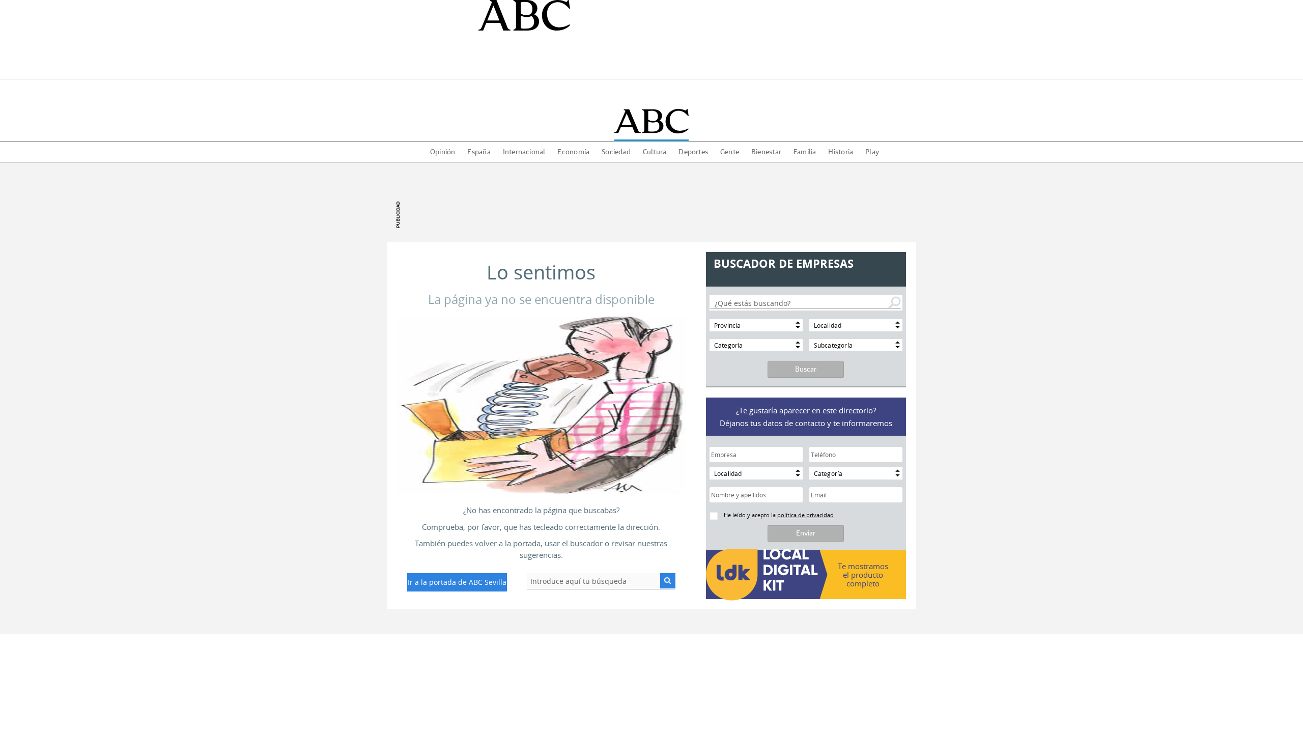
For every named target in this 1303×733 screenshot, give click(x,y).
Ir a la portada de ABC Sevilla (457, 582)
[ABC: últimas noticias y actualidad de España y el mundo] (651, 121)
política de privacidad (805, 515)
